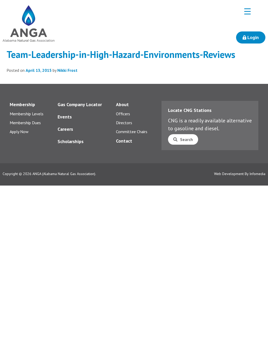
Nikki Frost (67, 70)
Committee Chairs (131, 131)
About (122, 104)
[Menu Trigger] (247, 11)
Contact (124, 141)
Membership (22, 104)
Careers (65, 129)
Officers (123, 113)
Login (252, 37)
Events (65, 117)
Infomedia (257, 173)
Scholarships (70, 141)
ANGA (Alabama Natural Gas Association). (64, 173)
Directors (124, 122)
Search (186, 139)
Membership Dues (25, 122)
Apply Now (19, 131)
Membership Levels (26, 113)
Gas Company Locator (80, 104)
